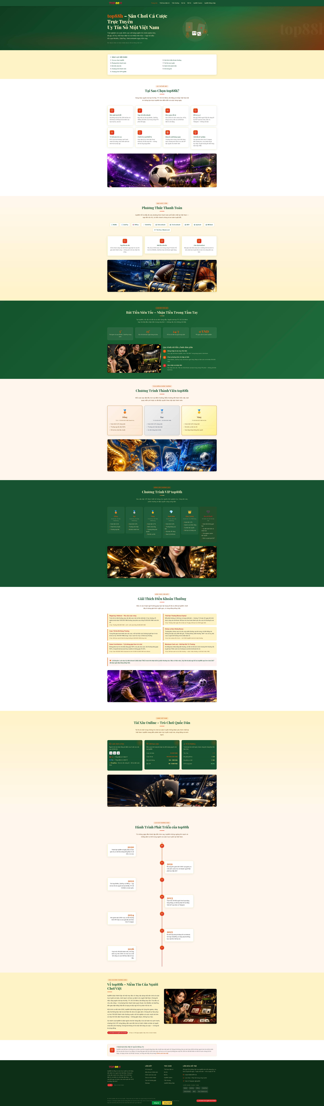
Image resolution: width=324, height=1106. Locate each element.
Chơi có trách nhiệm (150, 1077)
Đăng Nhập (167, 1103)
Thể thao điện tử (164, 3)
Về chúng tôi (168, 68)
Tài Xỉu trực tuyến (169, 63)
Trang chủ (154, 3)
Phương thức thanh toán (119, 63)
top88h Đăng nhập (209, 3)
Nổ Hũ (189, 3)
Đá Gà (183, 3)
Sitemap (147, 1083)
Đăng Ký (156, 1103)
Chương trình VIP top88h (119, 71)
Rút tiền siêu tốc (116, 66)
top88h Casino (197, 3)
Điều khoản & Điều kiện (151, 1072)
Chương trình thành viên (119, 68)
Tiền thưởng (175, 3)
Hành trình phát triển (170, 66)
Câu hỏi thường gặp (150, 1080)
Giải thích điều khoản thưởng (172, 60)
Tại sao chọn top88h (118, 60)
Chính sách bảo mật (162, 1053)
